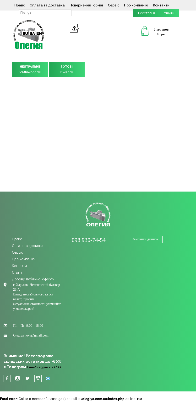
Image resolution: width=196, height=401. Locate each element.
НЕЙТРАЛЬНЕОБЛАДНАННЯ (30, 69)
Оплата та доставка (47, 5)
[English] (39, 33)
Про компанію (136, 5)
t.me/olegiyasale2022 (44, 367)
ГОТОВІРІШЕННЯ (67, 69)
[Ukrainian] (32, 33)
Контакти (161, 5)
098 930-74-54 (89, 240)
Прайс (19, 5)
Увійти (169, 13)
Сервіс (113, 5)
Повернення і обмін (86, 5)
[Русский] (25, 33)
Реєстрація (147, 13)
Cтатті (17, 272)
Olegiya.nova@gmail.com (31, 335)
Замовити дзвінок (145, 239)
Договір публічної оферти (33, 279)
